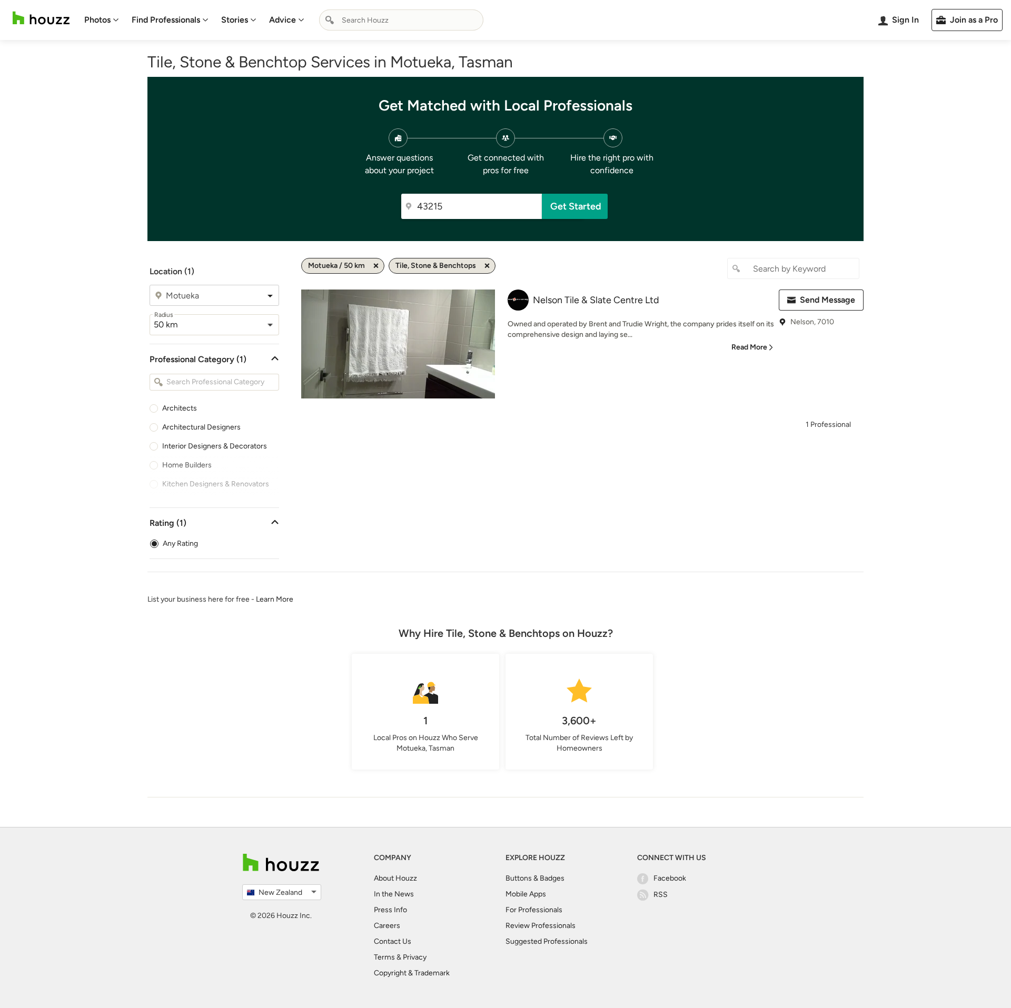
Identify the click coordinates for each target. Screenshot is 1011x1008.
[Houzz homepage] (41, 18)
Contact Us (392, 941)
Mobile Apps (526, 894)
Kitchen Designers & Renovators (215, 484)
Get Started (575, 206)
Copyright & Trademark (412, 973)
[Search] (329, 20)
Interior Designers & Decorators (214, 446)
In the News (394, 894)
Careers (387, 925)
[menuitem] (101, 20)
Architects (179, 408)
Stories (234, 20)
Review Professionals (541, 925)
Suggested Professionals (547, 941)
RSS (660, 894)
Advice (282, 20)
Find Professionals (166, 20)
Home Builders (187, 465)
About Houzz (395, 878)
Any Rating (180, 543)
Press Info (390, 909)
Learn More (274, 599)
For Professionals (534, 909)
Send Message (827, 300)
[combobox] (401, 20)
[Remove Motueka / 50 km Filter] (376, 266)
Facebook (669, 878)
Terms (384, 957)
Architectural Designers (201, 427)
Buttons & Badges (535, 878)
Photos (97, 20)
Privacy (415, 957)
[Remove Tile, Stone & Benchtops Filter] (487, 266)
